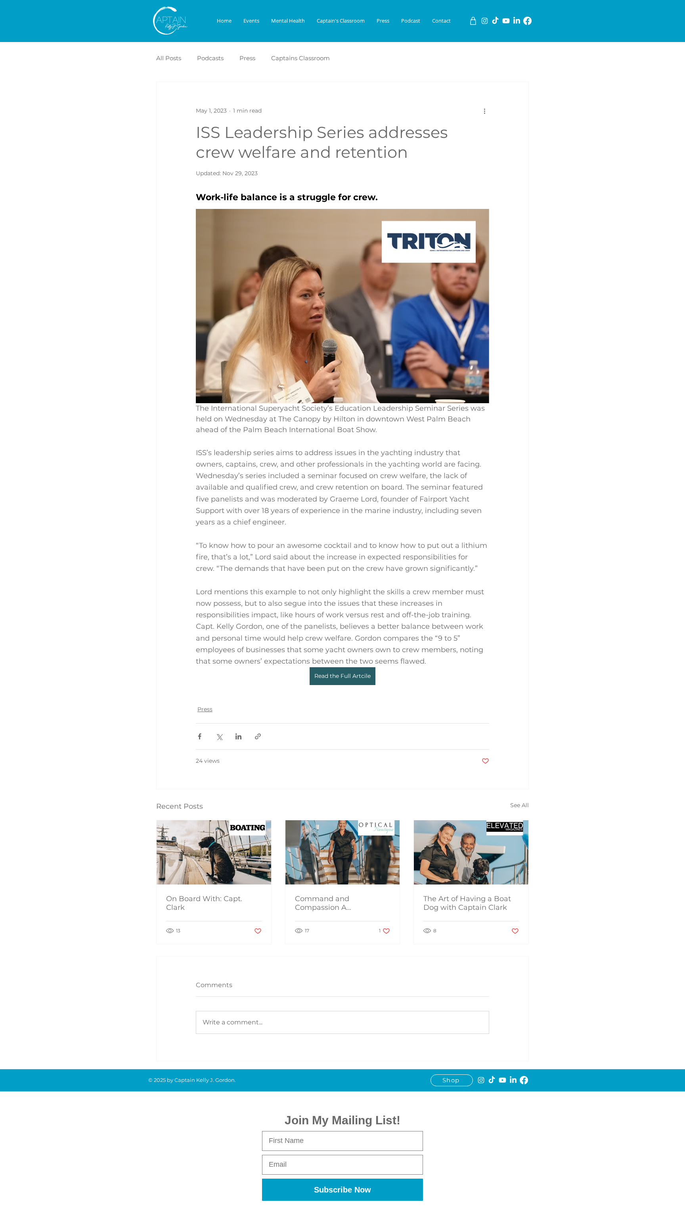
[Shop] (473, 21)
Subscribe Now (342, 1189)
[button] (251, 21)
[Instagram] (484, 21)
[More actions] (484, 110)
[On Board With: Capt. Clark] (214, 852)
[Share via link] (258, 736)
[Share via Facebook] (199, 736)
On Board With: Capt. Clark (204, 903)
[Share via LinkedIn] (238, 736)
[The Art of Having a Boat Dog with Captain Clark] (471, 852)
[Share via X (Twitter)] (219, 736)
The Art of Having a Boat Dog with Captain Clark (467, 903)
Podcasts (210, 58)
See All (519, 805)
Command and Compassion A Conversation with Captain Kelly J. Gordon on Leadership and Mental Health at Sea (342, 903)
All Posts (168, 58)
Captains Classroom (300, 58)
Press (247, 58)
